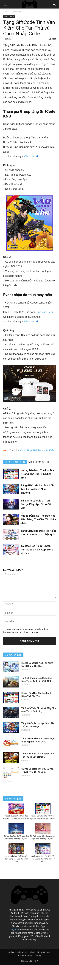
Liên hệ (38, 955)
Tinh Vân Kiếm (44, 312)
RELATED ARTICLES (15, 462)
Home (6, 11)
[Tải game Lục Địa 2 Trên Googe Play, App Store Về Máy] (11, 504)
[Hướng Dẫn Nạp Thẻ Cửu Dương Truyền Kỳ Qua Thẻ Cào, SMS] (11, 772)
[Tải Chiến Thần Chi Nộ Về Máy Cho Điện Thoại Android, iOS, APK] (11, 712)
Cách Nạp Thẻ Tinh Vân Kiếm (37, 450)
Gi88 (16, 929)
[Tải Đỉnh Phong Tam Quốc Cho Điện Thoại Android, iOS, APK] (11, 681)
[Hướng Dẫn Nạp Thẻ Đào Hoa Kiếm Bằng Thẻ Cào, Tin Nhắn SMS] (11, 519)
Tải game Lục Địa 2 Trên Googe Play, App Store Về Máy (35, 504)
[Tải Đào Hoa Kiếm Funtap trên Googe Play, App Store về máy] (11, 549)
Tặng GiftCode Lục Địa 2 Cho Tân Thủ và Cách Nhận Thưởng (37, 489)
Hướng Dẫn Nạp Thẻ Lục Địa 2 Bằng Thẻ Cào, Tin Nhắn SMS (37, 474)
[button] (54, 4)
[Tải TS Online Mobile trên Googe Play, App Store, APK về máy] (11, 742)
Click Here (30, 156)
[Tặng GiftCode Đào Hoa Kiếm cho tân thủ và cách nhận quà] (11, 534)
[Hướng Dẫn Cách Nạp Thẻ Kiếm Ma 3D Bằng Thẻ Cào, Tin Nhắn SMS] (11, 666)
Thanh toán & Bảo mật (40, 952)
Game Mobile (18, 11)
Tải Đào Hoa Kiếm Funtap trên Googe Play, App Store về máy (36, 549)
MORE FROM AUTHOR (39, 462)
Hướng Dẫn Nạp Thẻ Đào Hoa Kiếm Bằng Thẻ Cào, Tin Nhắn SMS (38, 519)
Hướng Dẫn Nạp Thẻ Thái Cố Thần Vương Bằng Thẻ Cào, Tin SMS (43, 858)
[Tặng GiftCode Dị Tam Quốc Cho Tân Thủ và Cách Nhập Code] (11, 757)
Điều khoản (22, 952)
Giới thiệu (11, 952)
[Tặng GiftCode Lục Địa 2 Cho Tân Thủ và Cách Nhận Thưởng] (11, 489)
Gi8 (11, 929)
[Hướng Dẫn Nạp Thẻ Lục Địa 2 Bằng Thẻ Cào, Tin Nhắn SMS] (11, 474)
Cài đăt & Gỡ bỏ (25, 955)
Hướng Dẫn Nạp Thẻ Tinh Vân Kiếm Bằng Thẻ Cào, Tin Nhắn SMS (16, 858)
